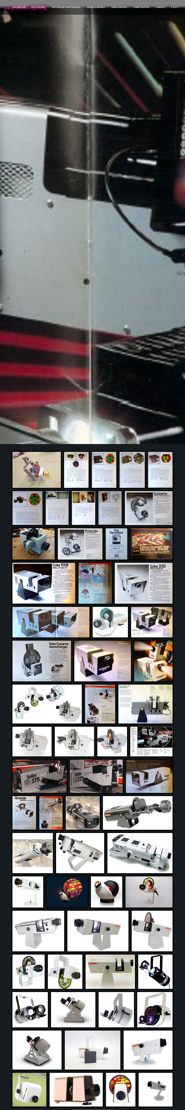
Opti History (38, 7)
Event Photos (141, 7)
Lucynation (19, 7)
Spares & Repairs (96, 7)
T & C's (174, 7)
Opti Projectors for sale (66, 7)
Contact (160, 7)
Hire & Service (119, 7)
